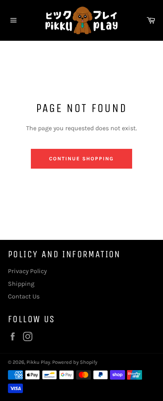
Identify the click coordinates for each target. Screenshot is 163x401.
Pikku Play (38, 362)
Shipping (21, 283)
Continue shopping (81, 159)
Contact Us (24, 296)
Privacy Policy (27, 271)
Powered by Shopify (74, 362)
